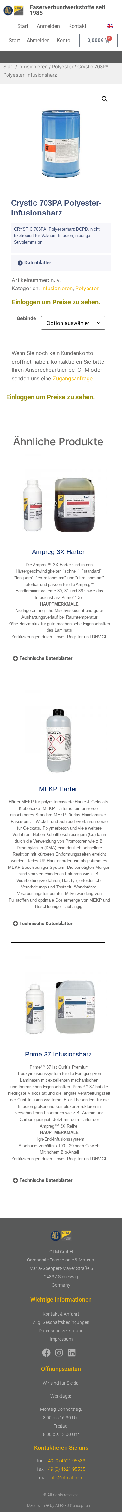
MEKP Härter (58, 789)
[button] (61, 57)
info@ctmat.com (66, 1477)
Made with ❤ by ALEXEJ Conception (58, 1505)
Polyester (62, 67)
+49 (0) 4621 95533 (65, 1460)
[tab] (43, 263)
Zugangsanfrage (73, 378)
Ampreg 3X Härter (58, 551)
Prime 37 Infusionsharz (58, 1054)
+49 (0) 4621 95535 (65, 1469)
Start (8, 67)
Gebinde (26, 318)
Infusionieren (33, 67)
